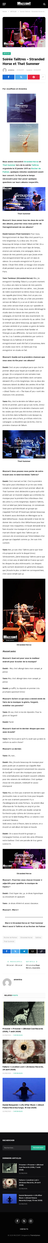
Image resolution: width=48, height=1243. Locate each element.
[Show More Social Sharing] (42, 77)
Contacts (24, 1229)
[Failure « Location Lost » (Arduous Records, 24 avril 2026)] (24, 1052)
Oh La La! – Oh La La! (14, 965)
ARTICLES (7, 54)
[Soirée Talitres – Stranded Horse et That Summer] (24, 46)
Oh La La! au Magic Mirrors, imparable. (33, 966)
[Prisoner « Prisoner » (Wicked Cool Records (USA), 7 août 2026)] (24, 1013)
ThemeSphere (35, 1235)
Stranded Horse (30, 161)
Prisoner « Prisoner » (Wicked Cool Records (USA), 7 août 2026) (23, 1030)
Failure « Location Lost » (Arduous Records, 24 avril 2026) (23, 1068)
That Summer (9, 165)
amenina (11, 70)
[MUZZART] (24, 4)
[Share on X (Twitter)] (21, 77)
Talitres (35, 165)
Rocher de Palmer (10, 937)
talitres (38, 937)
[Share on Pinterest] (34, 77)
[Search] (44, 4)
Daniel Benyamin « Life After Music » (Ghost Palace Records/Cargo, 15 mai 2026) (23, 1106)
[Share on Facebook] (8, 77)
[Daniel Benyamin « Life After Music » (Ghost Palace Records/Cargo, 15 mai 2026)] (24, 1090)
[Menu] (4, 4)
